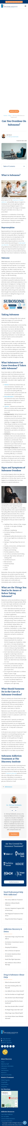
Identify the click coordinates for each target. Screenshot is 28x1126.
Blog (9, 115)
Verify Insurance (14, 882)
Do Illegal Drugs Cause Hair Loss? (14, 1009)
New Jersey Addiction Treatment (14, 899)
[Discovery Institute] (9, 6)
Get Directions (4, 1070)
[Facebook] (2, 1046)
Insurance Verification (6, 1121)
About (2, 1061)
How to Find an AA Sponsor (12, 950)
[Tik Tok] (13, 1046)
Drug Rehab (4, 1082)
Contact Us (4, 1068)
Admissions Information (7, 1066)
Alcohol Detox (4, 1084)
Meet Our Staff (5, 1064)
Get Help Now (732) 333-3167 (15, 2)
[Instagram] (10, 1046)
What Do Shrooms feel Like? (12, 982)
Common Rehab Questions (8, 1118)
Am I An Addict (5, 1116)
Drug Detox (4, 1086)
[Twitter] (5, 1046)
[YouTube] (7, 1046)
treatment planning (11, 773)
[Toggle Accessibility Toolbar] (24, 1122)
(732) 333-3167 (7, 1039)
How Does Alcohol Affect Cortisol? (14, 1006)
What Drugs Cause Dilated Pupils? (14, 1013)
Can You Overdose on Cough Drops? (14, 994)
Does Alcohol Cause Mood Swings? (14, 997)
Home (5, 115)
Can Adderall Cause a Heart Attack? (14, 991)
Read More (14, 834)
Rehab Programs (5, 1080)
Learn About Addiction (7, 1114)
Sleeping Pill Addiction (11, 947)
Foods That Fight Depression (12, 959)
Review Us (3, 1072)
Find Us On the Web (6, 1074)
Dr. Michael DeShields (12, 137)
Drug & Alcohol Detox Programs (13, 919)
